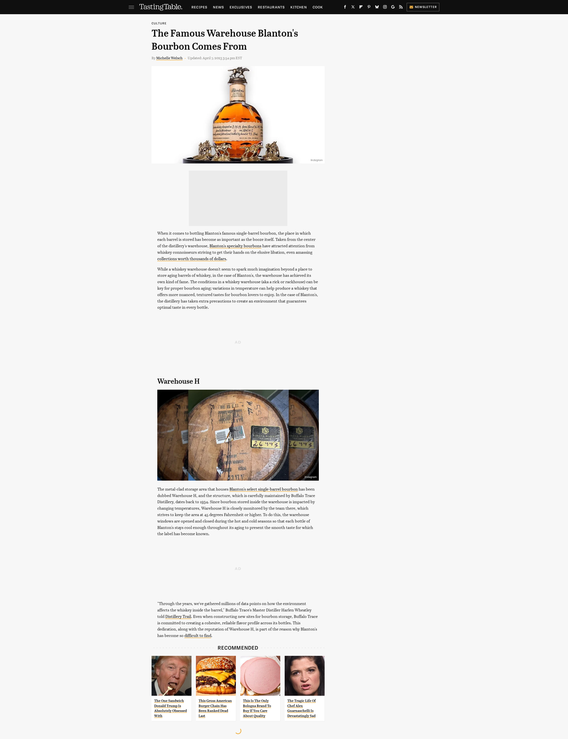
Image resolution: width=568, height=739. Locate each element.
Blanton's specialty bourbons (235, 245)
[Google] (393, 7)
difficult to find (197, 635)
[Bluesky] (377, 7)
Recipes (199, 7)
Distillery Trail (178, 616)
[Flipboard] (361, 7)
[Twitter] (353, 7)
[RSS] (401, 7)
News (218, 7)
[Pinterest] (369, 7)
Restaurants (271, 7)
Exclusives (241, 7)
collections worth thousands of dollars (191, 258)
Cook (318, 7)
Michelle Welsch (169, 57)
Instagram (316, 160)
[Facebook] (345, 7)
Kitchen (298, 7)
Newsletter (426, 7)
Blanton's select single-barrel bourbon (263, 489)
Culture (159, 23)
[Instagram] (385, 7)
